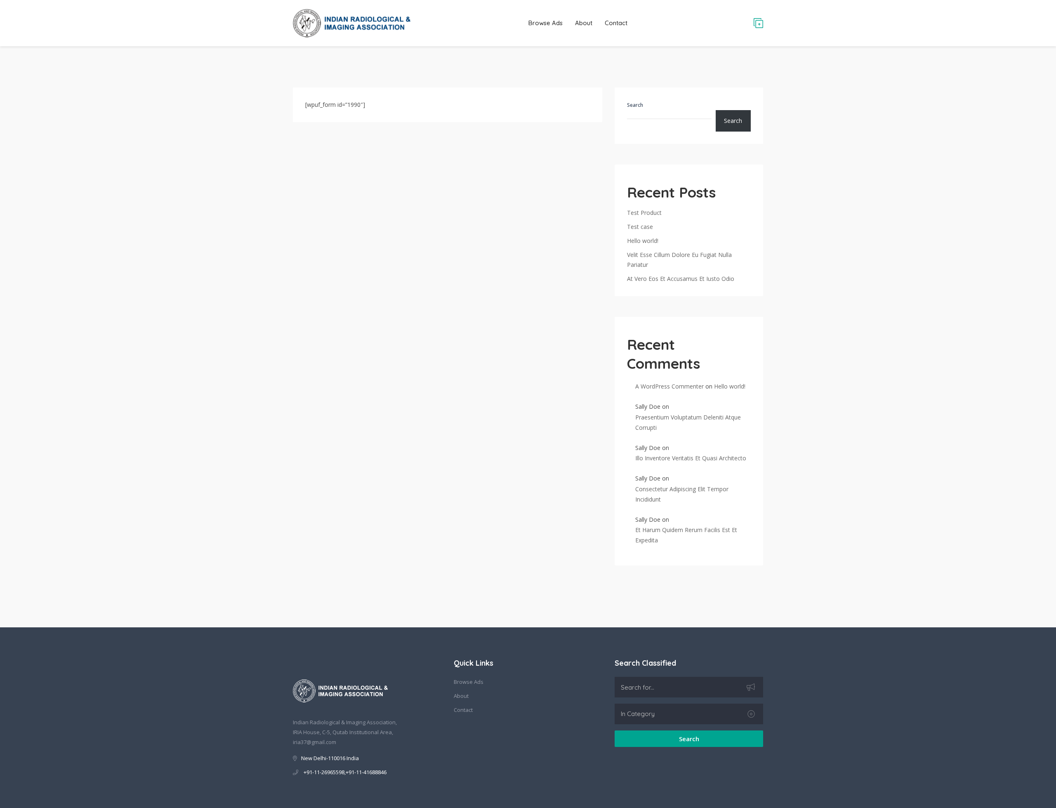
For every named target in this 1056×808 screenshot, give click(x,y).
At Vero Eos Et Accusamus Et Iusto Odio (680, 279)
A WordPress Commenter (669, 386)
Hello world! (642, 241)
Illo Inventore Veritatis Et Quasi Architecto (690, 458)
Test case (640, 227)
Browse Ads (545, 23)
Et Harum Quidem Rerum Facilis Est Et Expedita (686, 535)
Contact (616, 23)
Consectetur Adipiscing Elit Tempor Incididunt (681, 494)
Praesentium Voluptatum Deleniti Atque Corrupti (688, 422)
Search (635, 104)
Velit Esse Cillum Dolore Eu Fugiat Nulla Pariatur (679, 260)
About (583, 23)
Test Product (644, 213)
